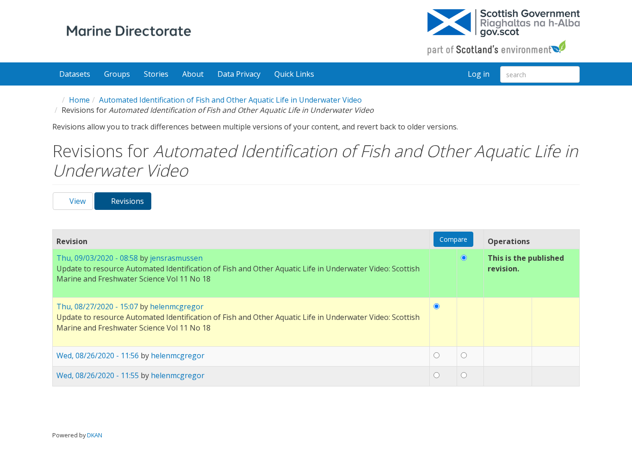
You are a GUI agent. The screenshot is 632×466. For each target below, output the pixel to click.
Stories (156, 74)
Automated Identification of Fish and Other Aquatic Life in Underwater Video (230, 100)
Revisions (130, 203)
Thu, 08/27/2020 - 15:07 (97, 306)
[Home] (130, 32)
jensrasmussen (176, 258)
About (193, 74)
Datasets (74, 74)
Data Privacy (238, 74)
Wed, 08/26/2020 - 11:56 (97, 355)
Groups (117, 74)
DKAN (94, 435)
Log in (478, 74)
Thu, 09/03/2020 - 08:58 (97, 258)
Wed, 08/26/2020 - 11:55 (97, 375)
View (77, 201)
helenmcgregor (177, 306)
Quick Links (295, 74)
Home (79, 100)
